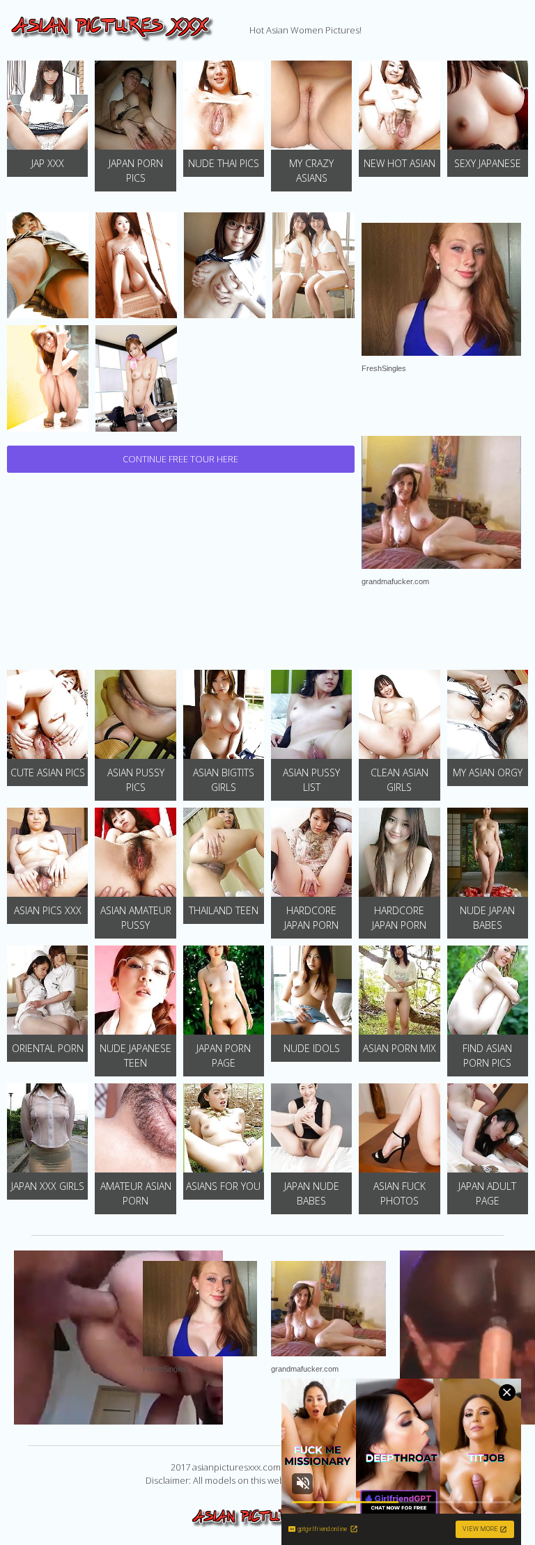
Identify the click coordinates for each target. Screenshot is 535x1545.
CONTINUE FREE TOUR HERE (180, 459)
